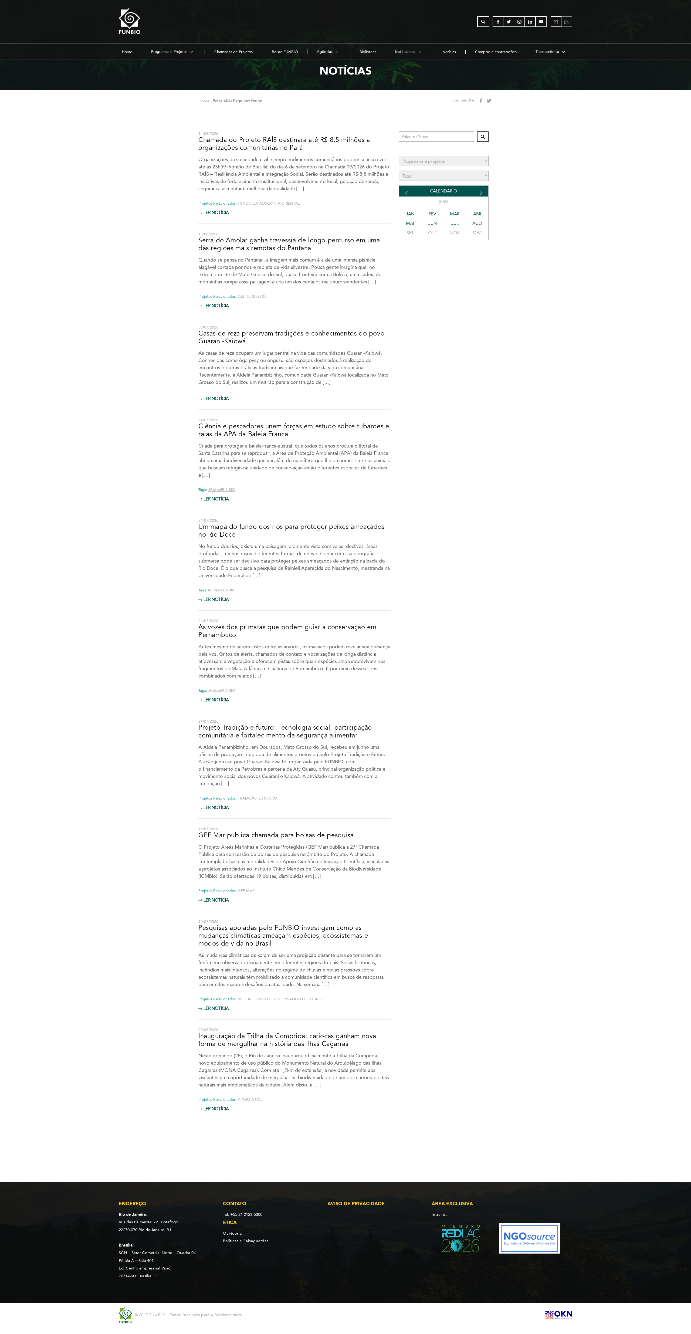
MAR (455, 213)
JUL (455, 223)
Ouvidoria (232, 1233)
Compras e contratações (496, 52)
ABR (477, 213)
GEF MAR (246, 891)
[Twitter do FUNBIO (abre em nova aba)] (508, 21)
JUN (432, 223)
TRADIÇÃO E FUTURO (257, 798)
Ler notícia (215, 212)
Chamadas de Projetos (233, 52)
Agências (325, 51)
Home (127, 52)
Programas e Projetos (169, 51)
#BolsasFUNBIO (221, 489)
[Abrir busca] (483, 21)
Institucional (405, 51)
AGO (477, 223)
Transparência (548, 51)
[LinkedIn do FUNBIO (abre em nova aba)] (530, 21)
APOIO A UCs (250, 1099)
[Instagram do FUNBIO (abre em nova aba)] (519, 21)
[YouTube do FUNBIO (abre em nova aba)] (541, 21)
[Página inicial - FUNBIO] (144, 21)
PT (556, 22)
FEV (432, 213)
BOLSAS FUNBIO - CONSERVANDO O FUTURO (280, 999)
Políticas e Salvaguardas (245, 1241)
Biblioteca (368, 52)
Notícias (449, 52)
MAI (410, 223)
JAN (410, 213)
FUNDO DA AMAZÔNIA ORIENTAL (269, 203)
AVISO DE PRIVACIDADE (356, 1204)
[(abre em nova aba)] (456, 1239)
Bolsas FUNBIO (285, 52)
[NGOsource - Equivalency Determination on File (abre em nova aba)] (529, 1239)
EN (567, 22)
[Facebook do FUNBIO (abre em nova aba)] (498, 21)
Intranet (439, 1214)
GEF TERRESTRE (252, 296)
